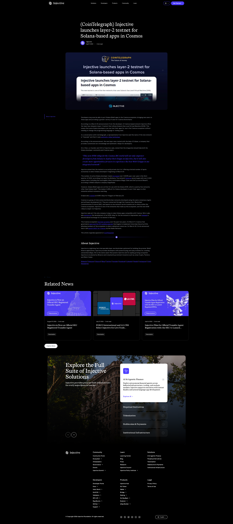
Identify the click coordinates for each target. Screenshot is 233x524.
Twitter (108, 261)
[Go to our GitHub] (132, 517)
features (128, 178)
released (144, 215)
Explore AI (127, 396)
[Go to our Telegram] (139, 517)
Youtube (115, 261)
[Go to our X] (125, 517)
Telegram (91, 261)
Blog (103, 261)
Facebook (122, 261)
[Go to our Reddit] (128, 517)
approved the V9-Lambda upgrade (101, 224)
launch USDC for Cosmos (96, 228)
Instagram (142, 261)
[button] (143, 383)
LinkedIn (129, 261)
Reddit (135, 261)
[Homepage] (56, 3)
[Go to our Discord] (121, 517)
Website (84, 261)
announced (88, 215)
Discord (98, 261)
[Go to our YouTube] (136, 517)
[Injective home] (76, 452)
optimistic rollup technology (110, 137)
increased (116, 176)
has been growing (104, 222)
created (92, 196)
